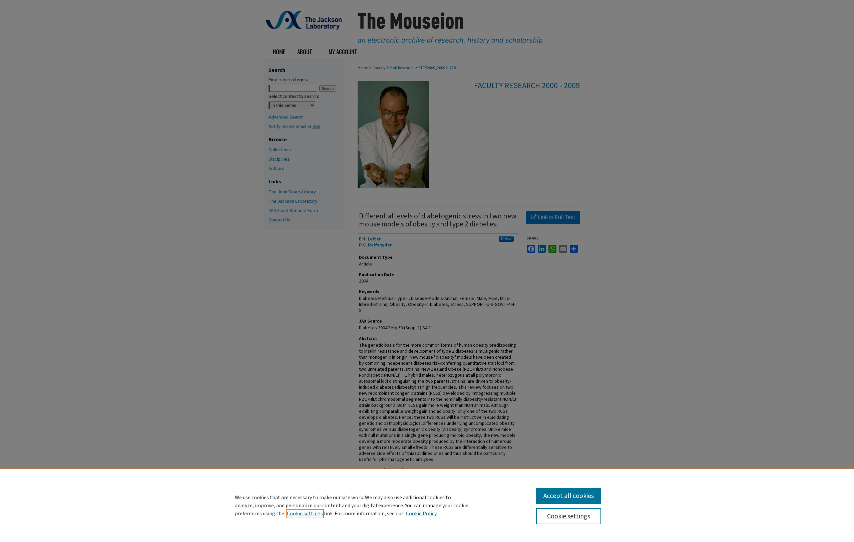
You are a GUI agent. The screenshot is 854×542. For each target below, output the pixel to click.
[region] (427, 505)
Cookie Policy (421, 513)
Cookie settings (305, 513)
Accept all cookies (568, 496)
